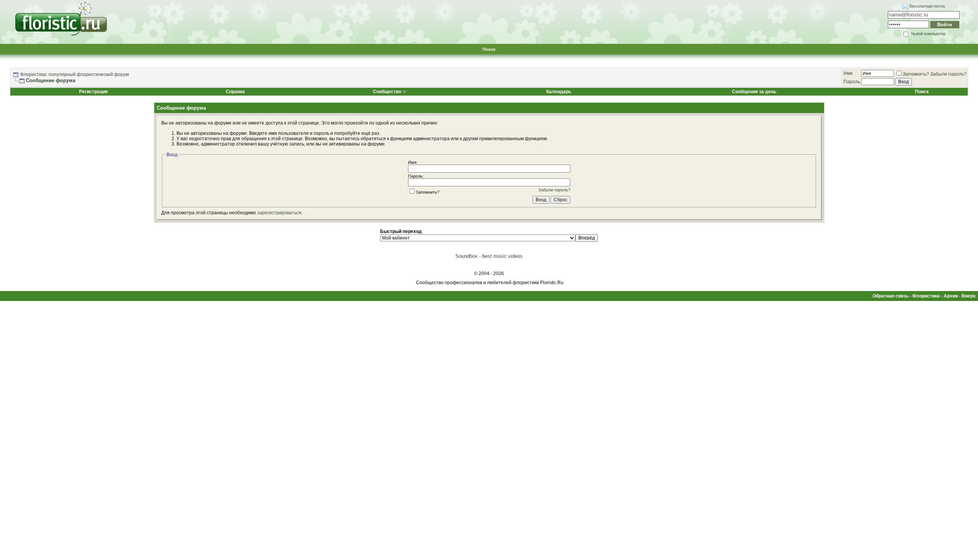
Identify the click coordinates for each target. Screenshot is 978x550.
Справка (235, 91)
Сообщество (387, 91)
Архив (951, 296)
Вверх (969, 296)
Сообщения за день (754, 91)
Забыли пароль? (948, 74)
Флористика (926, 296)
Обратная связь (890, 296)
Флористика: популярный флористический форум (74, 74)
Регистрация (93, 91)
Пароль (852, 81)
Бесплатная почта (927, 6)
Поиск (489, 49)
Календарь (558, 91)
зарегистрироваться (279, 212)
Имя (848, 73)
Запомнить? (916, 74)
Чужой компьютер (928, 33)
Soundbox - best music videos (489, 256)
